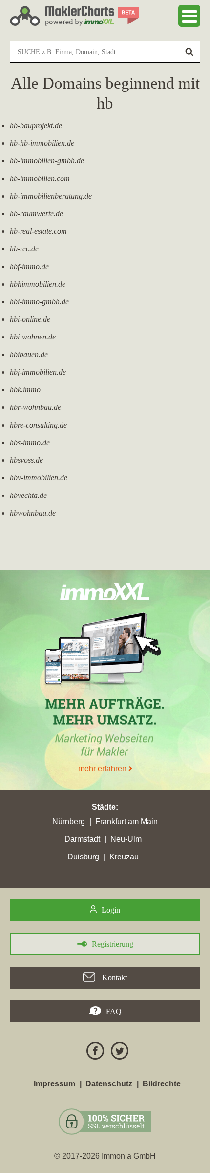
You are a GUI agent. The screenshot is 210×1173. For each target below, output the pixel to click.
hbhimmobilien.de (37, 284)
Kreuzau (124, 857)
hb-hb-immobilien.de (42, 143)
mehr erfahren (102, 769)
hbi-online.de (30, 319)
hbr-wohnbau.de (35, 407)
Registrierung (112, 944)
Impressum (54, 1084)
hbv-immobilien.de (38, 478)
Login (111, 910)
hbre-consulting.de (38, 425)
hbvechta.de (28, 495)
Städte (104, 807)
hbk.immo (25, 389)
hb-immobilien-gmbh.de (47, 161)
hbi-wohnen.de (33, 337)
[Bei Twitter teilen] (117, 1052)
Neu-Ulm (126, 839)
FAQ (114, 1011)
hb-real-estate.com (38, 231)
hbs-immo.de (30, 442)
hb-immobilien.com (40, 178)
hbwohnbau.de (33, 513)
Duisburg (83, 857)
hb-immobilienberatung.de (51, 196)
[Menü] (189, 16)
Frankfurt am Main (126, 821)
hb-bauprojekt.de (36, 125)
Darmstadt (82, 839)
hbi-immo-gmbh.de (39, 301)
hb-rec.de (24, 249)
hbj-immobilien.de (38, 372)
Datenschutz (108, 1084)
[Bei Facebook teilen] (93, 1052)
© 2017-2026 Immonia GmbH (105, 1156)
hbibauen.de (29, 354)
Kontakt (113, 977)
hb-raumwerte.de (36, 213)
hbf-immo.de (29, 266)
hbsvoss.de (26, 460)
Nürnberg (68, 821)
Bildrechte (162, 1084)
